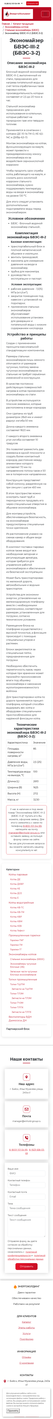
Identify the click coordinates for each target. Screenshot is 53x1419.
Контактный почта (17, 1192)
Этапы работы (26, 1327)
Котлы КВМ (16, 921)
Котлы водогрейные (21, 902)
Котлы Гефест (17, 930)
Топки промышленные (23, 979)
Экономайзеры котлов (22, 954)
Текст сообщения (17, 1215)
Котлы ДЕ (15, 879)
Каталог (26, 1322)
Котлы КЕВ (16, 926)
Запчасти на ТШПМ (22, 989)
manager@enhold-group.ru (24, 832)
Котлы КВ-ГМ (17, 912)
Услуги (26, 1333)
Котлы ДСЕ (16, 893)
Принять (13, 1410)
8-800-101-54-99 (32, 826)
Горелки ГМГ (17, 940)
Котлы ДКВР (17, 884)
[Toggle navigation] (45, 14)
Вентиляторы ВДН (20, 1016)
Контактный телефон (19, 1180)
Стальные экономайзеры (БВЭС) (27, 959)
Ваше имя (13, 1169)
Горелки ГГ (16, 949)
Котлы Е (14, 898)
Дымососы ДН (18, 1020)
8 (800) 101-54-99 (12, 3)
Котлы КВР (16, 916)
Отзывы (26, 1357)
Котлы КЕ (15, 888)
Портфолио (26, 1339)
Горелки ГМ (16, 945)
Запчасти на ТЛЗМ (22, 998)
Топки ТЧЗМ (16, 1002)
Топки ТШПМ (17, 984)
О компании (26, 1363)
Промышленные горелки (24, 935)
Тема (10, 1203)
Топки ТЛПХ (16, 1007)
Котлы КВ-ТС (17, 907)
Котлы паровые (18, 874)
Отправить (26, 1266)
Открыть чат (32, 3)
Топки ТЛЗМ (17, 993)
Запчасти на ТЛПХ (21, 1012)
